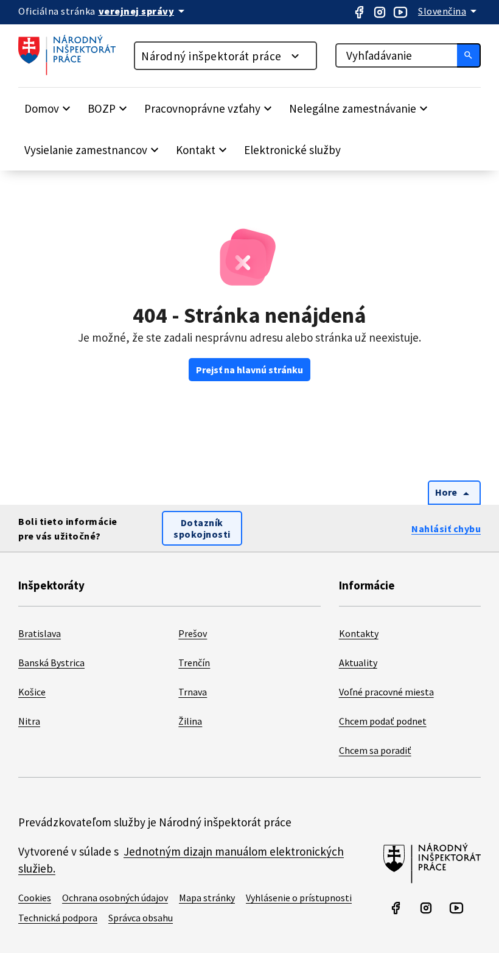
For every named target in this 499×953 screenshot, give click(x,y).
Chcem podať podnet (383, 721)
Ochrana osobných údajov (115, 897)
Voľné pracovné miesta (386, 692)
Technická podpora (57, 918)
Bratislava (39, 633)
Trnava (192, 692)
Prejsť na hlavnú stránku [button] (249, 370)
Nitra (29, 721)
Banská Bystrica (51, 662)
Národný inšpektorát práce (211, 56)
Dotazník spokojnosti (202, 528)
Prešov (192, 633)
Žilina (190, 721)
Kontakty (359, 633)
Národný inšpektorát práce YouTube (400, 12)
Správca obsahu (140, 918)
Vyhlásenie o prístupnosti (299, 897)
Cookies (34, 897)
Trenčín (194, 662)
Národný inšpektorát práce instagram (379, 12)
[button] (49, 108)
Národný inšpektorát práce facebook (359, 12)
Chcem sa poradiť (375, 750)
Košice (32, 692)
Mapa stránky (207, 897)
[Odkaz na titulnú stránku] (73, 72)
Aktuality (358, 662)
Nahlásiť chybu (446, 528)
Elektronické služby (292, 149)
